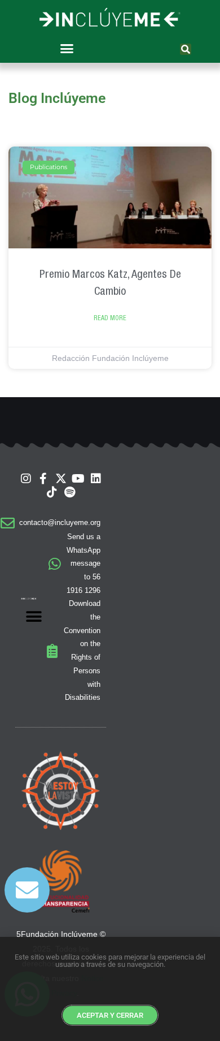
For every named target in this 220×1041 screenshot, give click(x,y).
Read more (110, 318)
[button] (66, 48)
